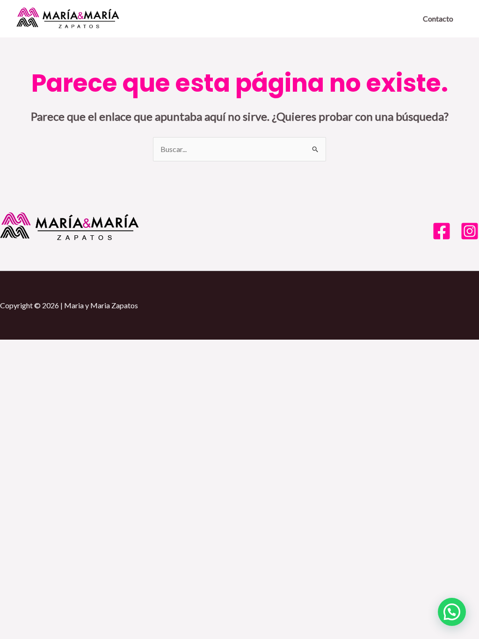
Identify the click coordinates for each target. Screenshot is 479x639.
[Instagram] (469, 231)
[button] (452, 612)
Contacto (438, 18)
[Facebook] (441, 231)
